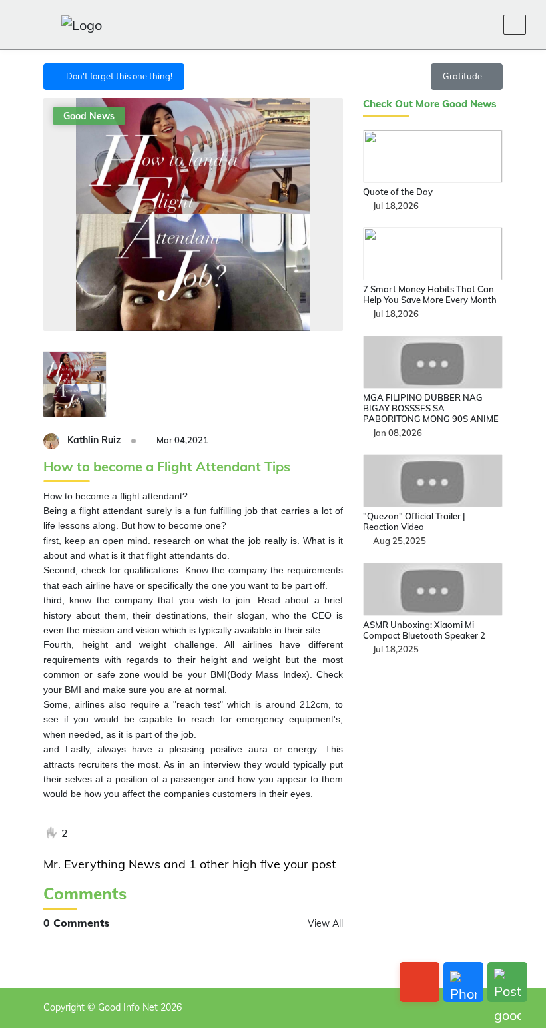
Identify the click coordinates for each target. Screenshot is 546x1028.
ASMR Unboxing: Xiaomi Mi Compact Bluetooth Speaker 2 (424, 630)
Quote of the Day (398, 191)
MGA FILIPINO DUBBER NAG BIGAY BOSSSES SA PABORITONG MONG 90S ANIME (431, 408)
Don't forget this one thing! (117, 76)
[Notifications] (420, 24)
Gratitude (463, 76)
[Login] (452, 24)
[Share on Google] (137, 833)
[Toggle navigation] (515, 24)
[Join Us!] (484, 24)
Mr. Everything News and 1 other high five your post (189, 864)
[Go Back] (419, 982)
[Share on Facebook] (88, 833)
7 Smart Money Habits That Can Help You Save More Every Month (430, 294)
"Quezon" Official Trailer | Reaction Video (414, 521)
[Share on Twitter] (113, 833)
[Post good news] (507, 982)
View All (325, 923)
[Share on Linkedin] (162, 833)
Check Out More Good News (430, 104)
